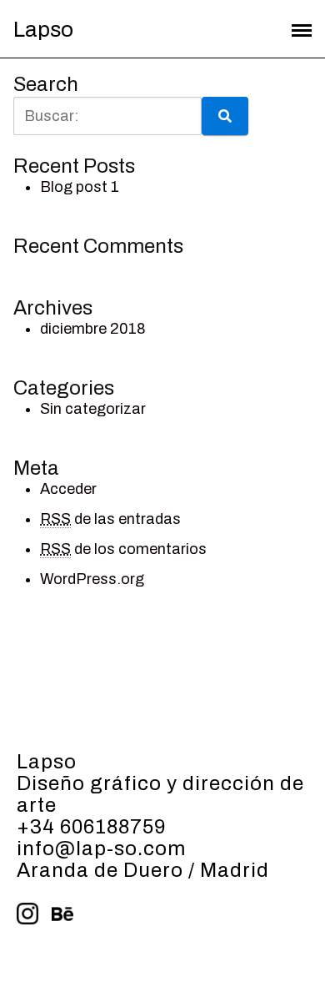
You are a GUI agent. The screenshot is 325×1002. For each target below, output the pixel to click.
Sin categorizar (93, 408)
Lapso (43, 29)
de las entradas (110, 519)
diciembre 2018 (93, 328)
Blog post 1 (79, 187)
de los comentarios (123, 549)
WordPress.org (92, 579)
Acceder (68, 489)
